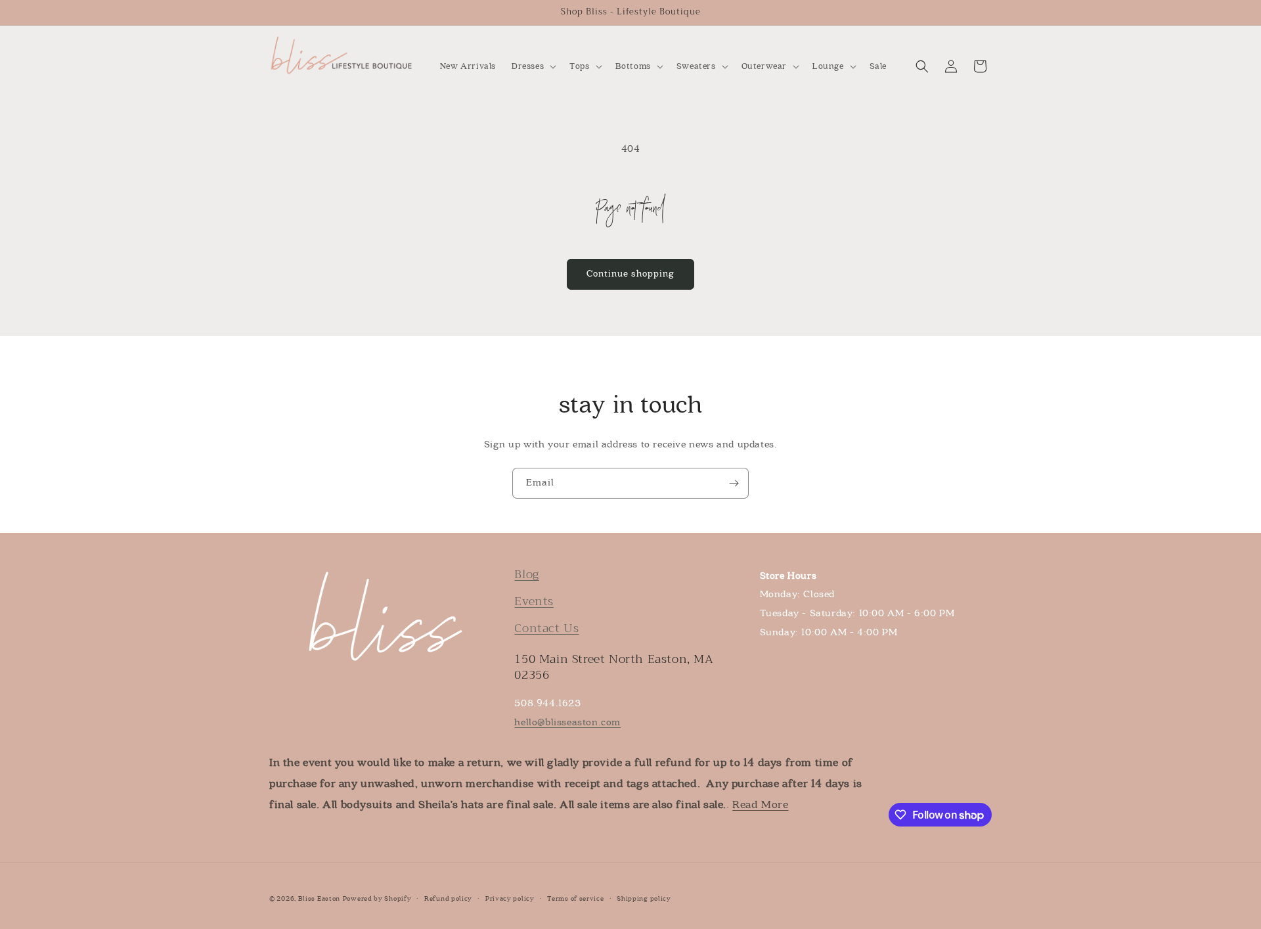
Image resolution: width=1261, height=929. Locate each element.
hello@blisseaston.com (567, 722)
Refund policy (448, 898)
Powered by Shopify (377, 898)
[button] (533, 66)
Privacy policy (510, 898)
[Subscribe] (733, 483)
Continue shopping (630, 274)
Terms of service (575, 898)
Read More (760, 805)
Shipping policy (644, 898)
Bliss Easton (319, 898)
